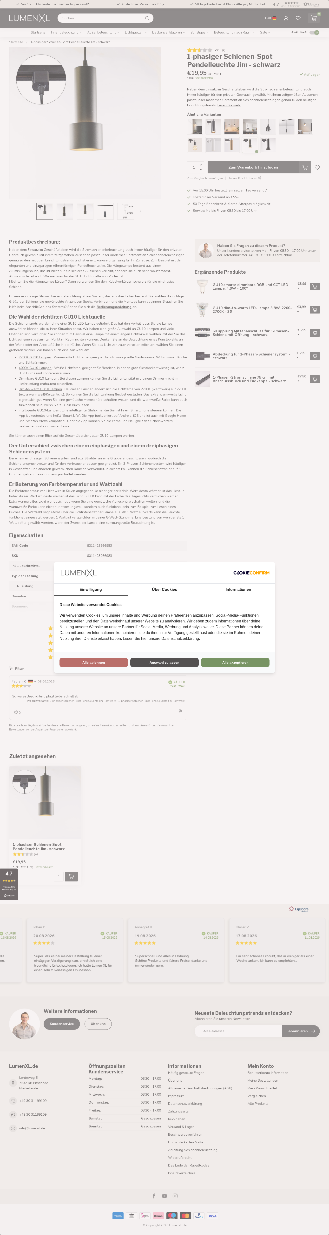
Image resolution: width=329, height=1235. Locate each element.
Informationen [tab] (238, 589)
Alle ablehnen (93, 662)
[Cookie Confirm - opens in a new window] (251, 572)
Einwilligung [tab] (90, 589)
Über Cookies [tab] (164, 589)
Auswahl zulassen (164, 662)
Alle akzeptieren (235, 662)
